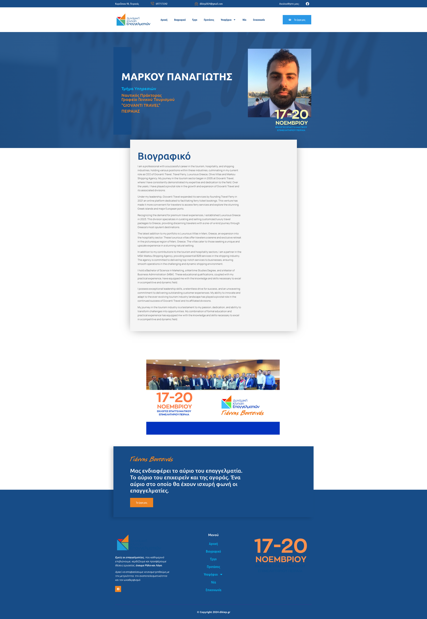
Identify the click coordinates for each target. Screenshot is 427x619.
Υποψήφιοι (226, 19)
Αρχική (164, 19)
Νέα (244, 19)
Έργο (194, 19)
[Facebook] (307, 4)
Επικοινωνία (259, 19)
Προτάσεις (209, 19)
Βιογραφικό (180, 19)
